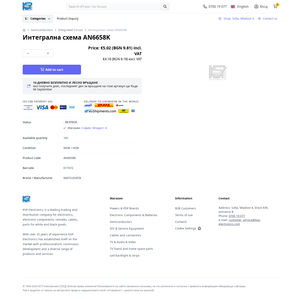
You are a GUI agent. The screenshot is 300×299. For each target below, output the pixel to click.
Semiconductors (42, 30)
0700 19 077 (237, 216)
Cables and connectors (125, 235)
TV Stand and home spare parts (131, 249)
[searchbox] (118, 6)
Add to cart (54, 69)
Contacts (181, 222)
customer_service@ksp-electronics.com (240, 222)
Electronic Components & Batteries (133, 215)
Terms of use (184, 215)
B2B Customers (185, 208)
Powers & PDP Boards (124, 208)
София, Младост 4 (94, 128)
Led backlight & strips (125, 255)
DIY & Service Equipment (127, 228)
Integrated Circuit (70, 30)
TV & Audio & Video (123, 242)
